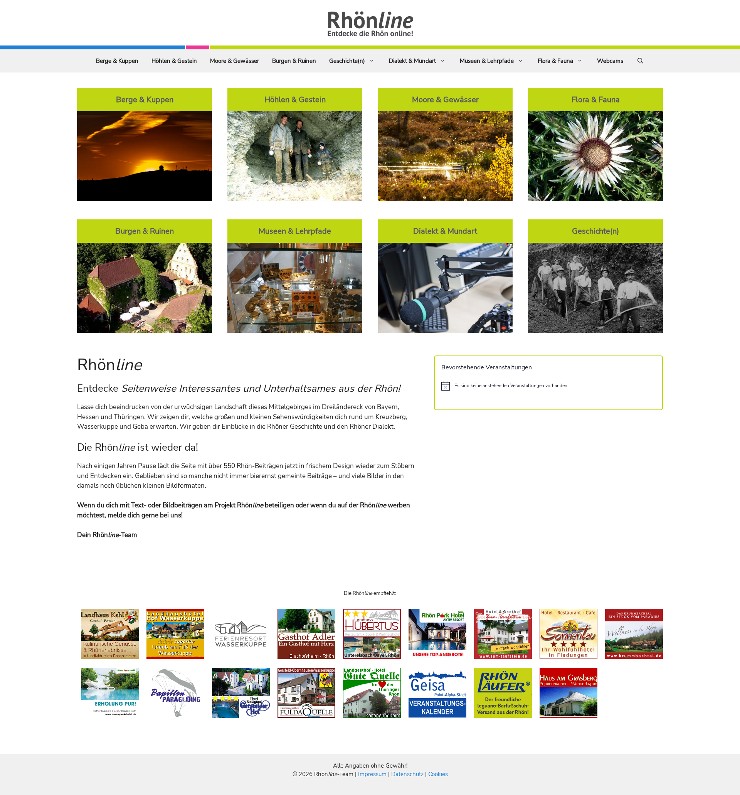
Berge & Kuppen (117, 61)
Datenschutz (407, 774)
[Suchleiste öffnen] (640, 60)
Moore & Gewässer (234, 61)
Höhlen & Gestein (174, 61)
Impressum (373, 774)
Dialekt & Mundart (412, 61)
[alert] (548, 386)
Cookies (438, 774)
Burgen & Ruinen (294, 61)
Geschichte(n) (347, 61)
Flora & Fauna (555, 61)
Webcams (610, 61)
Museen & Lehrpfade (487, 61)
